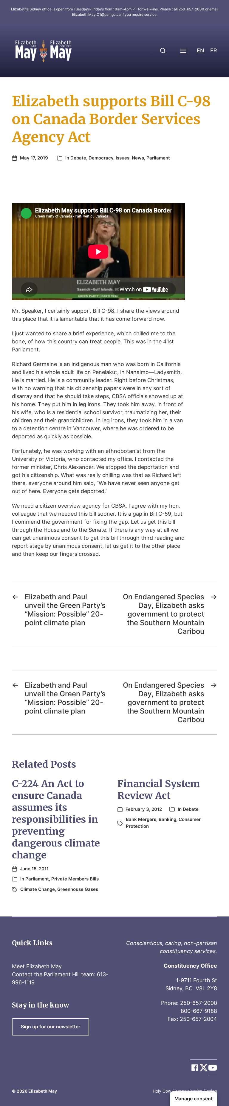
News (138, 158)
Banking (167, 819)
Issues (122, 158)
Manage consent (193, 1099)
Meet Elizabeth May (37, 966)
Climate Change (37, 889)
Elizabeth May (42, 1091)
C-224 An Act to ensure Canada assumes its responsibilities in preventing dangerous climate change (56, 819)
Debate (78, 158)
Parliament (158, 158)
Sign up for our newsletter (50, 1027)
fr (213, 50)
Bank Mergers (141, 819)
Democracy (101, 158)
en (200, 50)
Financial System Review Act (158, 790)
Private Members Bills (75, 879)
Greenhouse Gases (77, 889)
